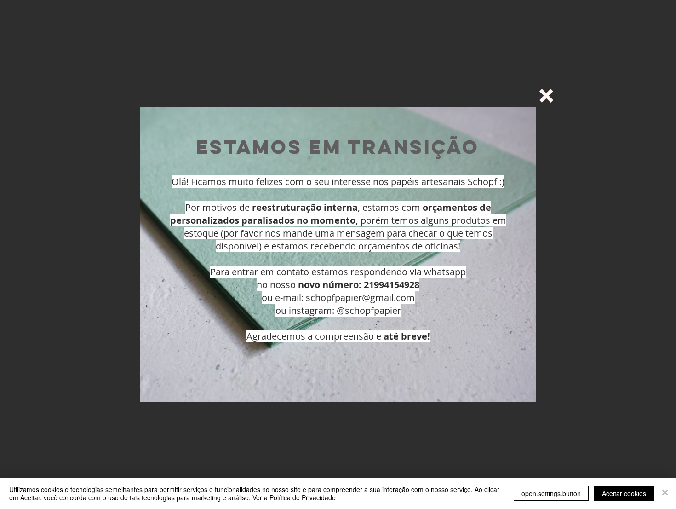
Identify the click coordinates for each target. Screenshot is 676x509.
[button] (546, 96)
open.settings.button (551, 493)
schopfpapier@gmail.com (360, 297)
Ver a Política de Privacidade (294, 497)
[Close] (664, 493)
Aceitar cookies (624, 493)
